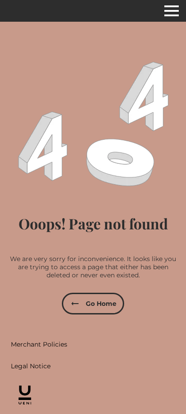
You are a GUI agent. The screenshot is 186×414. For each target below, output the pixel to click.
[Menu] (171, 11)
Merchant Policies (39, 344)
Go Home (101, 304)
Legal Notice (31, 366)
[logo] (25, 395)
